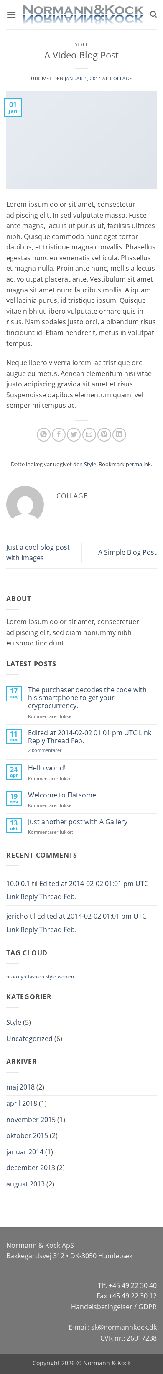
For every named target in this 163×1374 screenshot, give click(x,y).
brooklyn (16, 977)
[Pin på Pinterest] (104, 435)
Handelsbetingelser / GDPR (114, 1306)
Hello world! (47, 768)
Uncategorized (29, 1038)
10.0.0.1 (18, 883)
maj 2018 (20, 1087)
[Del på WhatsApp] (44, 435)
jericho (17, 916)
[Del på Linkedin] (119, 435)
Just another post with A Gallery (77, 822)
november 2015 (31, 1119)
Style (82, 44)
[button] (11, 14)
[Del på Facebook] (59, 435)
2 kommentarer (52, 750)
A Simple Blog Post (127, 552)
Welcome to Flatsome (62, 795)
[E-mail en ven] (89, 435)
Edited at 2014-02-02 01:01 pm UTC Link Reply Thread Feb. (89, 737)
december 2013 (30, 1167)
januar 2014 (24, 1151)
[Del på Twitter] (74, 435)
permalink (138, 464)
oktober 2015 (27, 1135)
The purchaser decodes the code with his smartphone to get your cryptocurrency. (87, 698)
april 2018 (21, 1103)
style (51, 977)
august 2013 (25, 1184)
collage (121, 78)
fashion (36, 977)
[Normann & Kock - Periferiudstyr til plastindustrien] (83, 15)
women (66, 977)
